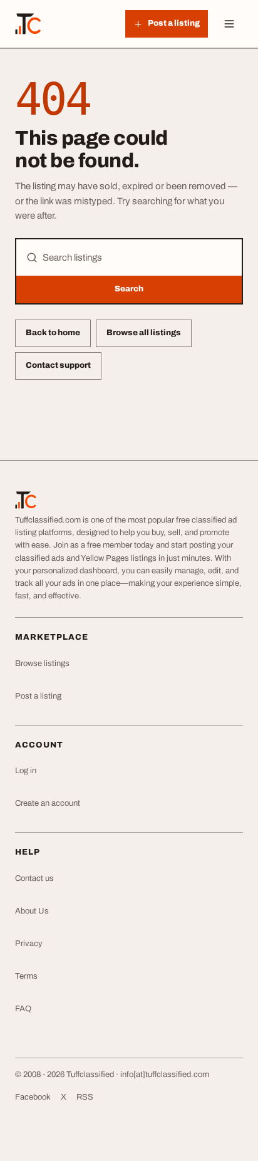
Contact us (34, 878)
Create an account (47, 803)
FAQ (23, 1008)
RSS (84, 1097)
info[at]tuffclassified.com (164, 1074)
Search (129, 288)
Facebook (33, 1097)
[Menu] (229, 24)
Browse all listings (143, 332)
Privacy (29, 943)
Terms (26, 976)
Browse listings (42, 663)
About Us (32, 911)
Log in (25, 770)
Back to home (53, 332)
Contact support (58, 365)
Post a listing (38, 696)
